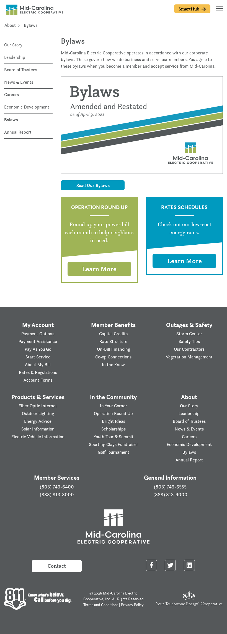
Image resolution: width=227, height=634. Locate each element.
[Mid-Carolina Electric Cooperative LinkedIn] (189, 565)
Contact (57, 565)
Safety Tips (189, 341)
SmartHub (189, 9)
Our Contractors (189, 349)
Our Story (13, 44)
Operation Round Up (113, 413)
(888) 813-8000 (57, 494)
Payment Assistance (38, 341)
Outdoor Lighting (38, 413)
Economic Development (26, 107)
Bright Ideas (113, 421)
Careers (11, 94)
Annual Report (18, 132)
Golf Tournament (113, 452)
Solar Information (38, 429)
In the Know (113, 364)
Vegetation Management (189, 357)
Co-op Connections (113, 357)
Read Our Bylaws (93, 185)
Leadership (14, 57)
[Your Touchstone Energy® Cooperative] (189, 598)
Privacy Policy (132, 604)
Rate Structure (113, 341)
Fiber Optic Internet (38, 405)
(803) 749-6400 (57, 487)
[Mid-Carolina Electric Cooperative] (113, 527)
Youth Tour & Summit (113, 436)
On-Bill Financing (113, 349)
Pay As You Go (38, 349)
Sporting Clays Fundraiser (113, 444)
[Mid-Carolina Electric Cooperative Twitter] (170, 565)
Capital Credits (113, 333)
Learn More (99, 269)
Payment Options (37, 333)
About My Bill (38, 364)
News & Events (18, 82)
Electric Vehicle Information (38, 436)
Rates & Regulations (38, 372)
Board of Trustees (20, 69)
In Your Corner (113, 405)
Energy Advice (37, 421)
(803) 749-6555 (170, 487)
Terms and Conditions (100, 604)
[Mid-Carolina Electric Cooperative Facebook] (151, 565)
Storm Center (189, 333)
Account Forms (38, 380)
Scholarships (113, 429)
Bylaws (11, 119)
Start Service (37, 357)
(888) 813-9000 (170, 494)
